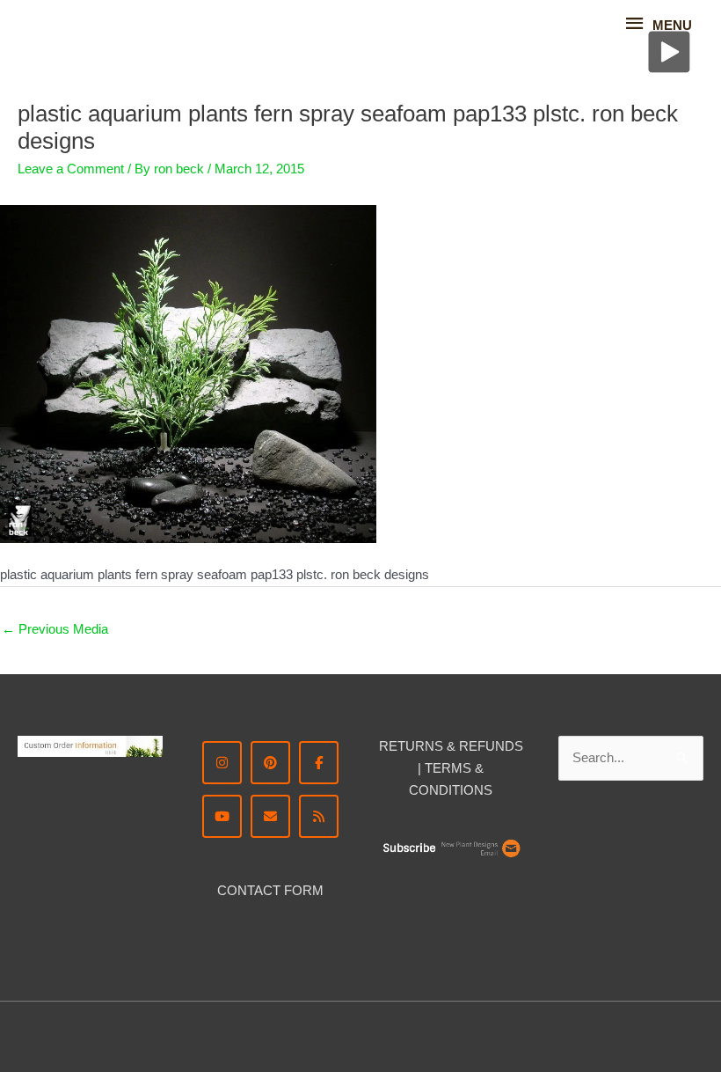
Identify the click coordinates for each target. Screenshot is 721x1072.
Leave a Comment (71, 168)
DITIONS (465, 789)
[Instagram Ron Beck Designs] (222, 762)
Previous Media (55, 628)
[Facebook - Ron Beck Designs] (319, 762)
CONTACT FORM (270, 890)
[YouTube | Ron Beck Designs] (222, 816)
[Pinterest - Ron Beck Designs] (270, 762)
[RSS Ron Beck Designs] (319, 816)
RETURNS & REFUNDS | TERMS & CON (451, 767)
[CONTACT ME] (270, 816)
